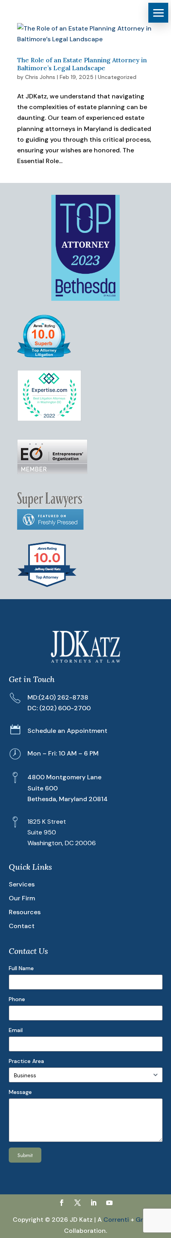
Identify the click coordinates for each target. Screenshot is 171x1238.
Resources (25, 912)
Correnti (116, 1219)
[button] (158, 13)
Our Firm (22, 898)
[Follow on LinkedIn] (93, 1202)
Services (22, 884)
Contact (22, 926)
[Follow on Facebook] (61, 1202)
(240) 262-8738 (63, 697)
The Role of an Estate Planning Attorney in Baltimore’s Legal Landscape (82, 63)
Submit (25, 1155)
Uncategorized (117, 77)
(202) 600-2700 (65, 708)
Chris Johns (40, 77)
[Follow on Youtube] (109, 1202)
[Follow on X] (77, 1202)
